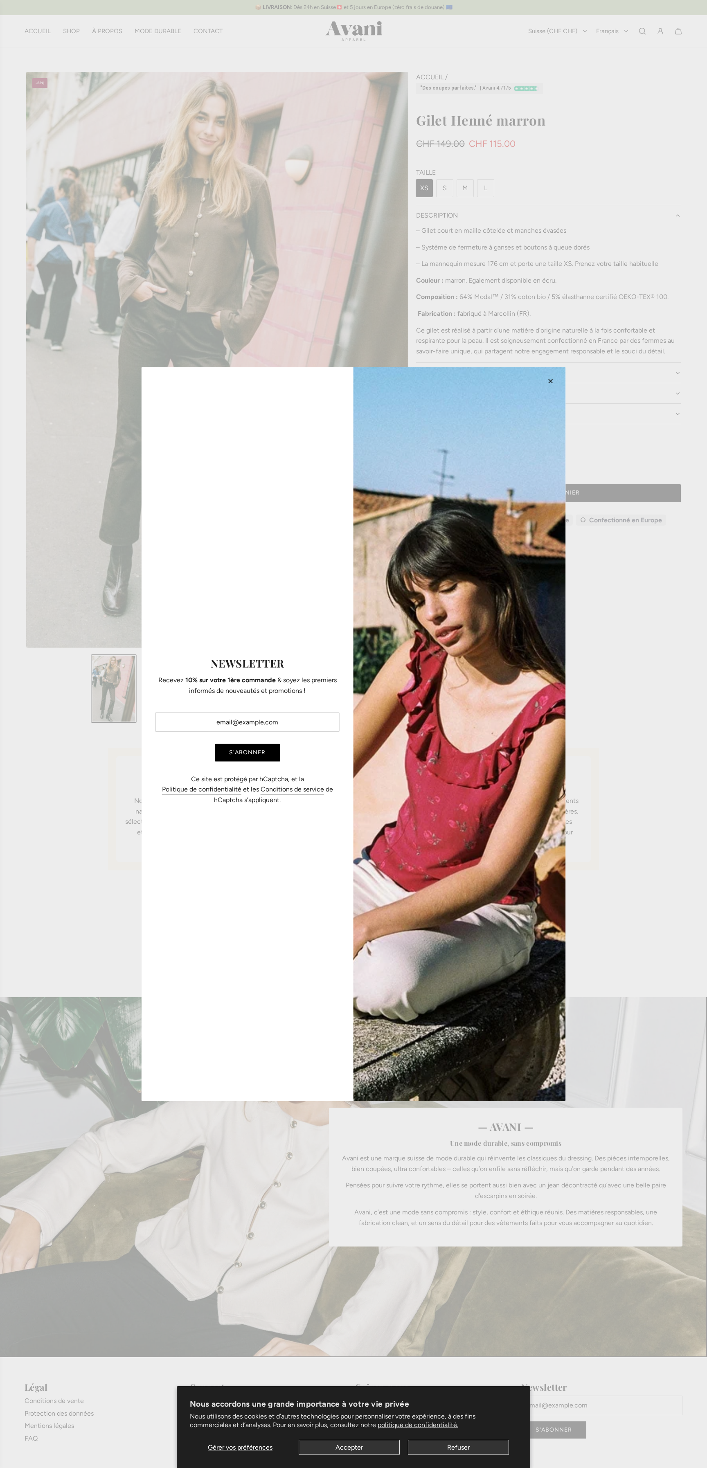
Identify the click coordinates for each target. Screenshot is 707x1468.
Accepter (349, 1447)
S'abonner (247, 752)
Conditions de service (292, 789)
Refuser (458, 1447)
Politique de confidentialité (201, 789)
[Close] (550, 381)
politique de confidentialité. (418, 1425)
